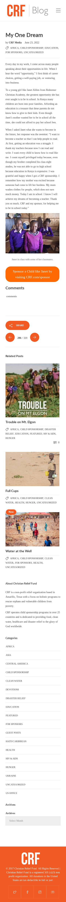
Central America (17, 663)
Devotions (12, 689)
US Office (11, 793)
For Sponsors (14, 52)
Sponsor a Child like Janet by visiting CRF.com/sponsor (32, 274)
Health (19, 502)
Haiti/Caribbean (16, 741)
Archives (10, 813)
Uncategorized (33, 52)
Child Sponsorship (31, 48)
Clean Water (14, 681)
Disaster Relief (15, 698)
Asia (8, 655)
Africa (14, 48)
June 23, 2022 (32, 42)
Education (51, 48)
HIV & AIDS (49, 433)
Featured (36, 433)
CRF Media (15, 42)
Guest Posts (13, 732)
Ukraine (11, 775)
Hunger (10, 438)
